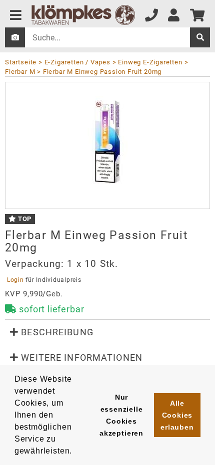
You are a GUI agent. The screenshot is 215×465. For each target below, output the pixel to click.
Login (15, 279)
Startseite (20, 62)
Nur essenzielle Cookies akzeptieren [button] (122, 415)
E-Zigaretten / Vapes (77, 62)
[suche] (200, 37)
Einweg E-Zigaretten (150, 62)
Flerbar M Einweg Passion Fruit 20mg (102, 71)
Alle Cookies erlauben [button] (177, 415)
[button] (107, 332)
